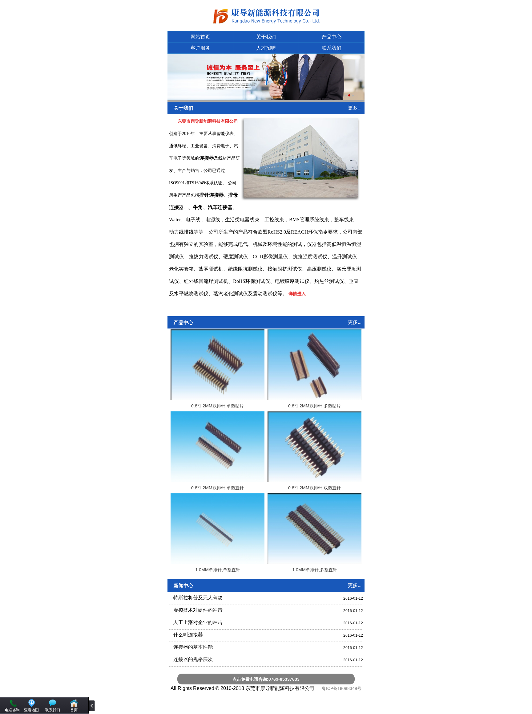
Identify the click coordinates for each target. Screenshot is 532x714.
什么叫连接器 (188, 634)
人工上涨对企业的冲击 (198, 622)
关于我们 (266, 36)
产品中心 (331, 36)
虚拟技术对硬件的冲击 (198, 610)
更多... (354, 107)
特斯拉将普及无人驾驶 (198, 597)
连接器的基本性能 (193, 647)
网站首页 (200, 36)
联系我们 (331, 48)
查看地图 (31, 710)
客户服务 (200, 48)
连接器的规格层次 (193, 659)
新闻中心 (183, 585)
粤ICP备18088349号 (341, 688)
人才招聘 (266, 48)
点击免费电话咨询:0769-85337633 (266, 679)
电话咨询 (12, 710)
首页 (74, 710)
